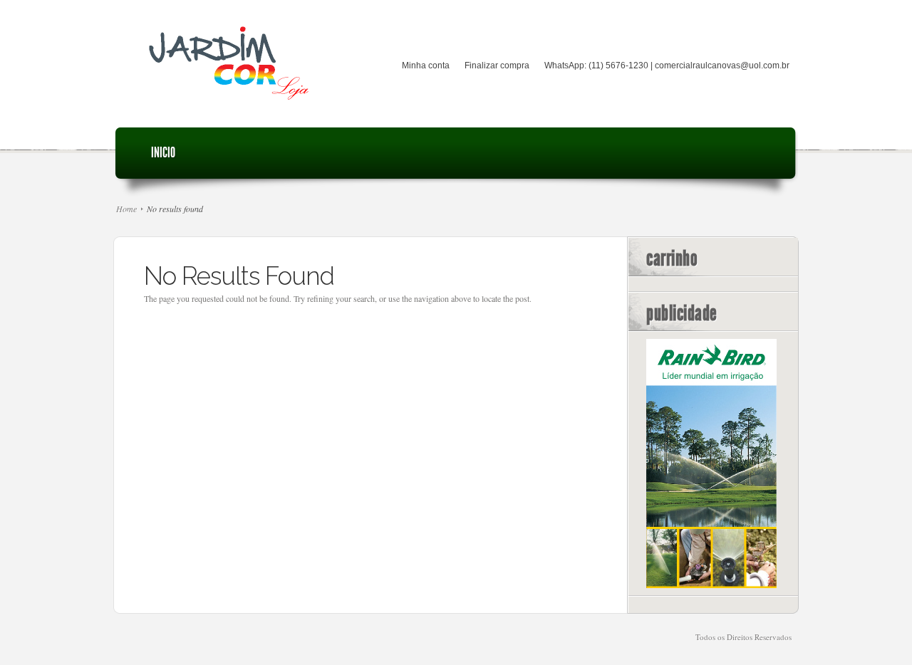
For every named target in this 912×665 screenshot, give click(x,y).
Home (126, 208)
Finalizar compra (497, 65)
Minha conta (426, 65)
